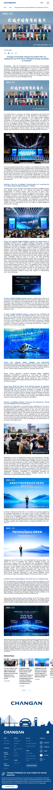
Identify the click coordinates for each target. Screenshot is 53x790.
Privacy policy (42, 783)
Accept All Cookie (9, 786)
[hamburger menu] (48, 2)
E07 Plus (16, 753)
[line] (9, 53)
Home (5, 7)
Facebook (46, 747)
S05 (15, 746)
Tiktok (45, 751)
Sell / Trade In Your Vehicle (30, 759)
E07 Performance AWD (18, 749)
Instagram (46, 742)
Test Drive (28, 741)
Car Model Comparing (31, 743)
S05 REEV (16, 743)
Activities (6, 759)
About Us (6, 768)
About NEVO (7, 743)
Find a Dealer (29, 753)
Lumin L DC (16, 763)
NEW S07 (16, 755)
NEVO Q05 (6, 741)
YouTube (46, 755)
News (10, 7)
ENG (42, 2)
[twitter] (12, 53)
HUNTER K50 (17, 741)
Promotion (6, 748)
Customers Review (31, 765)
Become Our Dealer (30, 756)
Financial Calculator (30, 746)
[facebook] (5, 53)
